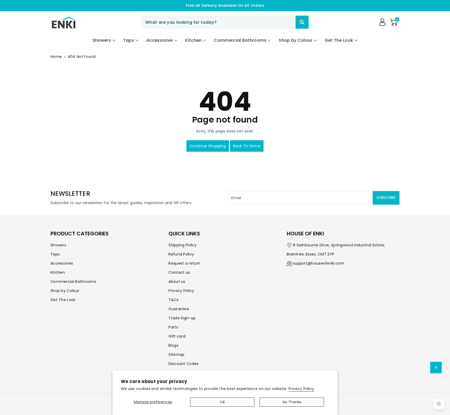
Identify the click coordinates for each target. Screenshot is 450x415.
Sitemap (176, 354)
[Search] (302, 22)
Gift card (176, 336)
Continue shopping (208, 146)
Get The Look (63, 299)
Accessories (62, 263)
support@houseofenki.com (318, 263)
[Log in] (382, 22)
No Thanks (292, 402)
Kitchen (58, 272)
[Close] (286, 22)
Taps (55, 254)
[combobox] (224, 22)
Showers (58, 245)
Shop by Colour (65, 290)
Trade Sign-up (182, 318)
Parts (173, 327)
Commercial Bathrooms (73, 281)
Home (56, 56)
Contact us (179, 272)
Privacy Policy (301, 388)
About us (176, 281)
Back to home (246, 146)
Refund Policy (181, 254)
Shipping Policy (182, 245)
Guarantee (178, 309)
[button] (393, 22)
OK (222, 402)
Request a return (184, 263)
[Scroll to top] (436, 367)
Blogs (173, 345)
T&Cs (173, 299)
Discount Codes (183, 363)
